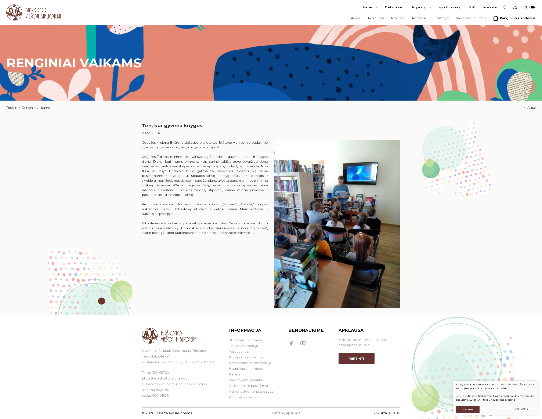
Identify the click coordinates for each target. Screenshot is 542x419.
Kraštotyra (441, 18)
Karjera (234, 374)
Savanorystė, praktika (246, 380)
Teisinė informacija (243, 346)
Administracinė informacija (250, 363)
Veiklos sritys (239, 351)
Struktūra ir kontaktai (246, 340)
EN (533, 7)
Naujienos (370, 7)
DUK (472, 7)
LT (526, 7)
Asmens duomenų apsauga (251, 391)
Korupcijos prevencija (246, 357)
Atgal (531, 108)
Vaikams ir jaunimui (471, 18)
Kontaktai (490, 7)
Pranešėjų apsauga (244, 397)
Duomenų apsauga (284, 413)
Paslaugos (376, 18)
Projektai (398, 18)
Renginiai (419, 18)
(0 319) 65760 (158, 373)
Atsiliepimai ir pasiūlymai (248, 386)
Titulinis (11, 108)
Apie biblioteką (449, 7)
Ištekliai (355, 18)
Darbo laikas (393, 7)
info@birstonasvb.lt (173, 378)
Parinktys (521, 409)
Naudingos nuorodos (246, 369)
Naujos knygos (421, 7)
